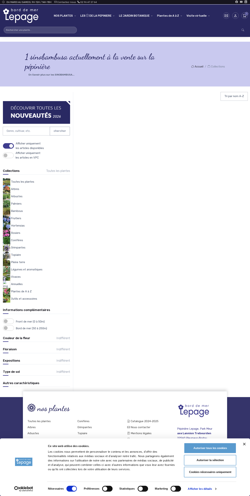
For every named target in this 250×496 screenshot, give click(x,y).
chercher (60, 131)
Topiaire (82, 433)
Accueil (198, 66)
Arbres (31, 427)
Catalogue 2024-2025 (144, 421)
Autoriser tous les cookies (210, 448)
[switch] (107, 489)
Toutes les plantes (39, 421)
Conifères (83, 421)
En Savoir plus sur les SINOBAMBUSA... (51, 74)
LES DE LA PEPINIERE (95, 15)
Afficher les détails (200, 488)
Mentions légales (141, 433)
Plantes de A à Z (168, 15)
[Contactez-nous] (226, 15)
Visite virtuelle (196, 15)
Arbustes (33, 433)
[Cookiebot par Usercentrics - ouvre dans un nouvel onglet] (24, 489)
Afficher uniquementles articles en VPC (28, 155)
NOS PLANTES (63, 15)
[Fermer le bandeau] (244, 444)
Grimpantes (84, 427)
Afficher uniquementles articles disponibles (30, 146)
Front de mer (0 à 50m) (30, 321)
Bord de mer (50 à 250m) (31, 328)
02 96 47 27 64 (88, 2)
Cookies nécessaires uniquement (210, 472)
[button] (235, 15)
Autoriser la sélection (210, 460)
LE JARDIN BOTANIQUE (134, 15)
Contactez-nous (66, 2)
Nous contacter (140, 427)
